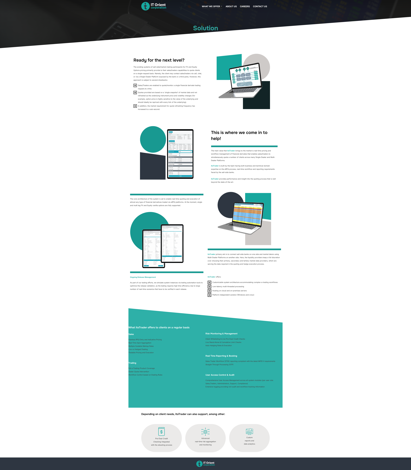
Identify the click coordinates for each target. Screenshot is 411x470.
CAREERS (245, 6)
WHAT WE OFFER (211, 6)
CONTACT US (260, 6)
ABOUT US (231, 6)
